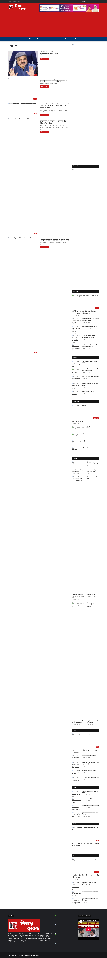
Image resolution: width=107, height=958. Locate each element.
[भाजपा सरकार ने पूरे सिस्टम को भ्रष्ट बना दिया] (76, 379)
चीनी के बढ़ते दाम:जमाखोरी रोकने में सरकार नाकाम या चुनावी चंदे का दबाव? (84, 312)
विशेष (37, 39)
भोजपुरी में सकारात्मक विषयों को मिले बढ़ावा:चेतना (93, 722)
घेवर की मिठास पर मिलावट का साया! (89, 770)
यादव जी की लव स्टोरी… (91, 595)
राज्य (24, 39)
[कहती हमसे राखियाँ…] (76, 429)
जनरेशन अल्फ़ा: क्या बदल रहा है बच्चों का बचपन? (90, 792)
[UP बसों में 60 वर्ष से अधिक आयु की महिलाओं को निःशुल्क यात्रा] (76, 339)
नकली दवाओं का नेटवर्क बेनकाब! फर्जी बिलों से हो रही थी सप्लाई (85, 876)
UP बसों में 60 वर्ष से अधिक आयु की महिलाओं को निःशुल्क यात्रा (88, 336)
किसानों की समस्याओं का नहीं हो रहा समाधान (53, 81)
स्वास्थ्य (53, 39)
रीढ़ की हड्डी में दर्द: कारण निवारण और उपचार (90, 777)
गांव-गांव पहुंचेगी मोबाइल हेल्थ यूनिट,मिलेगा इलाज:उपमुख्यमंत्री (90, 763)
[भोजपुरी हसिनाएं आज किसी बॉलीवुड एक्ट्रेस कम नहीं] (78, 661)
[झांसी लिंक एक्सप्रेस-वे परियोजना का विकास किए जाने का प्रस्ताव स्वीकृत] (76, 348)
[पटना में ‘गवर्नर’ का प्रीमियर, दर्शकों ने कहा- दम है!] (78, 464)
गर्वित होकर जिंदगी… (86, 448)
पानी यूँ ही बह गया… (86, 441)
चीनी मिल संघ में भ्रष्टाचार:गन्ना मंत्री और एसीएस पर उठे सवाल (89, 883)
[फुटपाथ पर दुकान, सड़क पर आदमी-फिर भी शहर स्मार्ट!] (76, 815)
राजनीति (29, 39)
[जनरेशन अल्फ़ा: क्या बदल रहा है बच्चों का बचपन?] (76, 794)
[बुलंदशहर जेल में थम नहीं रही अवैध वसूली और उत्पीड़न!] (76, 901)
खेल (33, 39)
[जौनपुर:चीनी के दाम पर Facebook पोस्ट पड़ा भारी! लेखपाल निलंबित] (76, 321)
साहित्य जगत (43, 39)
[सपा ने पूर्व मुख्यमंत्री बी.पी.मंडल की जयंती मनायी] (76, 364)
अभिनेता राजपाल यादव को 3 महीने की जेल (90, 892)
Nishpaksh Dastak (45, 51)
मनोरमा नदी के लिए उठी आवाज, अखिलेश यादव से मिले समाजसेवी (85, 845)
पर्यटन (65, 39)
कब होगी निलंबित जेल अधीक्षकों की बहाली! (90, 806)
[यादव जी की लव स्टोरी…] (93, 534)
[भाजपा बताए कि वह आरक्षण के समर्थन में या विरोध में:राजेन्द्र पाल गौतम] (76, 371)
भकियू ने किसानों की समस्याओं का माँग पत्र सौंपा (54, 240)
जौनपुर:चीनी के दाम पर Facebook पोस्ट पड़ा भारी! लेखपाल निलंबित (90, 319)
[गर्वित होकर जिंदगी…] (76, 450)
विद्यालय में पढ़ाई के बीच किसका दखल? (89, 799)
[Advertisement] (53, 25)
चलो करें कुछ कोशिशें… (86, 434)
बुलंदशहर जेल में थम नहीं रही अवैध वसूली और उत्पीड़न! (90, 899)
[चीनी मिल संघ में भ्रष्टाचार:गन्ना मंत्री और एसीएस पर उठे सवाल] (76, 886)
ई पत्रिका (75, 39)
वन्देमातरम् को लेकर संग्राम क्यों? (88, 391)
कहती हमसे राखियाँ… (86, 427)
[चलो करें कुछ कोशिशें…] (76, 436)
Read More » (44, 58)
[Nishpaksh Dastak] (17, 7)
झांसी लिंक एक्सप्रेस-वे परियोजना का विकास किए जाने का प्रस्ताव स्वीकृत (90, 346)
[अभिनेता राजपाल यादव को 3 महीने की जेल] (76, 894)
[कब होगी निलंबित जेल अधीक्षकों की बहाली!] (76, 808)
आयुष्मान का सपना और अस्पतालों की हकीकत (84, 750)
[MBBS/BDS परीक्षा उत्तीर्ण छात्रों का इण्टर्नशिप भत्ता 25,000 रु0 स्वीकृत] (76, 330)
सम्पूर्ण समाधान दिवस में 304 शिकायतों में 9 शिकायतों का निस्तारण (53, 122)
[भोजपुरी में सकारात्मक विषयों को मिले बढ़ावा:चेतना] (93, 661)
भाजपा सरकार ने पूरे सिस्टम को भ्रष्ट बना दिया (90, 377)
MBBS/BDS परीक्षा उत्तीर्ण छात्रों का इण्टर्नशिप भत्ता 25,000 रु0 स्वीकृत (90, 327)
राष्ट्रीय (14, 39)
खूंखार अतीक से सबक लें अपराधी (50, 53)
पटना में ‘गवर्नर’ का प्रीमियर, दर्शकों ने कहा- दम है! (77, 470)
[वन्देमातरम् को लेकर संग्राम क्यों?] (76, 393)
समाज (49, 39)
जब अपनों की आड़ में (77, 421)
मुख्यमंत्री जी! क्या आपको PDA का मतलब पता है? (90, 384)
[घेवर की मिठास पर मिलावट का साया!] (76, 773)
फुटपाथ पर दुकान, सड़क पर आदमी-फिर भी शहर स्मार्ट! (90, 813)
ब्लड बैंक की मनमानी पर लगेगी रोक (89, 756)
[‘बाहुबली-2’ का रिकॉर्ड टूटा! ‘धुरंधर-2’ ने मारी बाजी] (93, 464)
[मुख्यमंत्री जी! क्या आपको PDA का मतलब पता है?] (76, 386)
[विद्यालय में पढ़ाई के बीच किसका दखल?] (76, 801)
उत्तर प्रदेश (19, 39)
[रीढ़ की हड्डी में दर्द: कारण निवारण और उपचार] (76, 779)
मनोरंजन (70, 39)
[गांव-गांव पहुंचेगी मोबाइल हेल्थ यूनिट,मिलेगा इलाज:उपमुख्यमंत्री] (76, 765)
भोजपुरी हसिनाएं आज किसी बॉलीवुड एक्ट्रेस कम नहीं (77, 722)
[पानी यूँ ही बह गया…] (76, 443)
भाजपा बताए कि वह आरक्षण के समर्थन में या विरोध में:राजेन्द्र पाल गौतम (90, 370)
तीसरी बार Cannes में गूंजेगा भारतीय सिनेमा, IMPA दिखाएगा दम (78, 596)
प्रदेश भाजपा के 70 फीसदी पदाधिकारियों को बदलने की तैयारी (53, 107)
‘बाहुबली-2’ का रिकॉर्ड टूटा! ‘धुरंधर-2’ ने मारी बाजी (92, 470)
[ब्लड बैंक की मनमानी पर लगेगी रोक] (76, 758)
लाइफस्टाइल (60, 39)
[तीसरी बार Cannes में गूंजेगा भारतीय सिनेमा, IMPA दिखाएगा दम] (78, 534)
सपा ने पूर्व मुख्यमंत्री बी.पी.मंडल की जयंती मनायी (90, 362)
